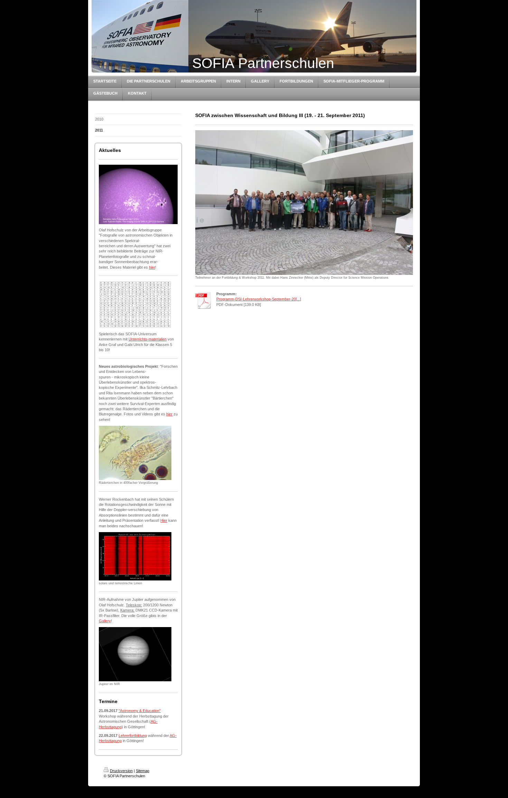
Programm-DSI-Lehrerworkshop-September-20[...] (258, 299)
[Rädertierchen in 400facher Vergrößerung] (135, 453)
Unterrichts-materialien (148, 339)
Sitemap (142, 771)
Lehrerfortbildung (133, 735)
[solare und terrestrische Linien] (135, 556)
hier (152, 267)
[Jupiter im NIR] (135, 654)
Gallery (105, 621)
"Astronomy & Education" (140, 711)
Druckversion (121, 771)
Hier (163, 520)
